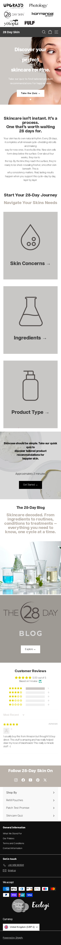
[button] (16, 688)
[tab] (27, 99)
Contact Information (12, 848)
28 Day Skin (11, 32)
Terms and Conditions (13, 843)
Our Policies (8, 838)
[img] (10, 724)
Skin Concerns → (30, 263)
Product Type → (30, 412)
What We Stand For (12, 834)
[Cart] (50, 32)
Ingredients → (30, 338)
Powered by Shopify (13, 938)
